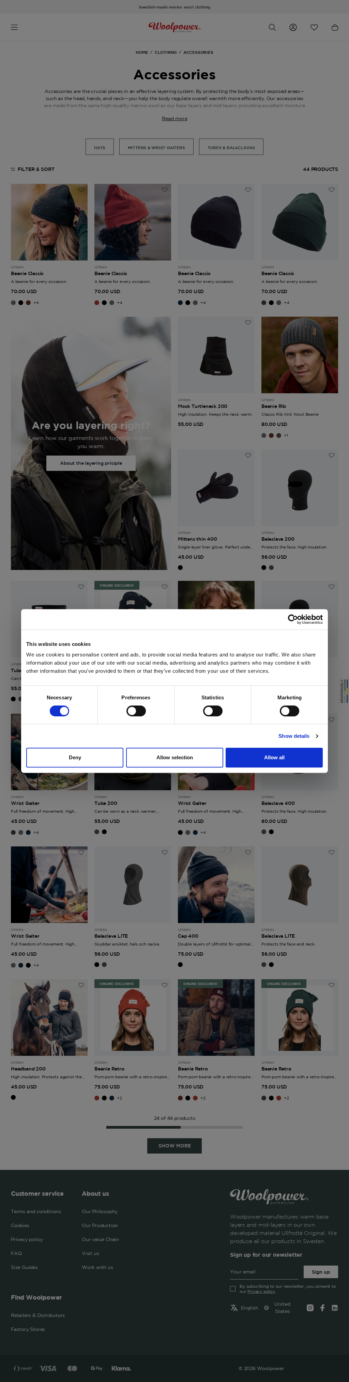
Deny (75, 757)
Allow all (274, 757)
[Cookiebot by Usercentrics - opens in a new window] (293, 619)
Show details (293, 736)
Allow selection (174, 757)
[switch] (136, 710)
